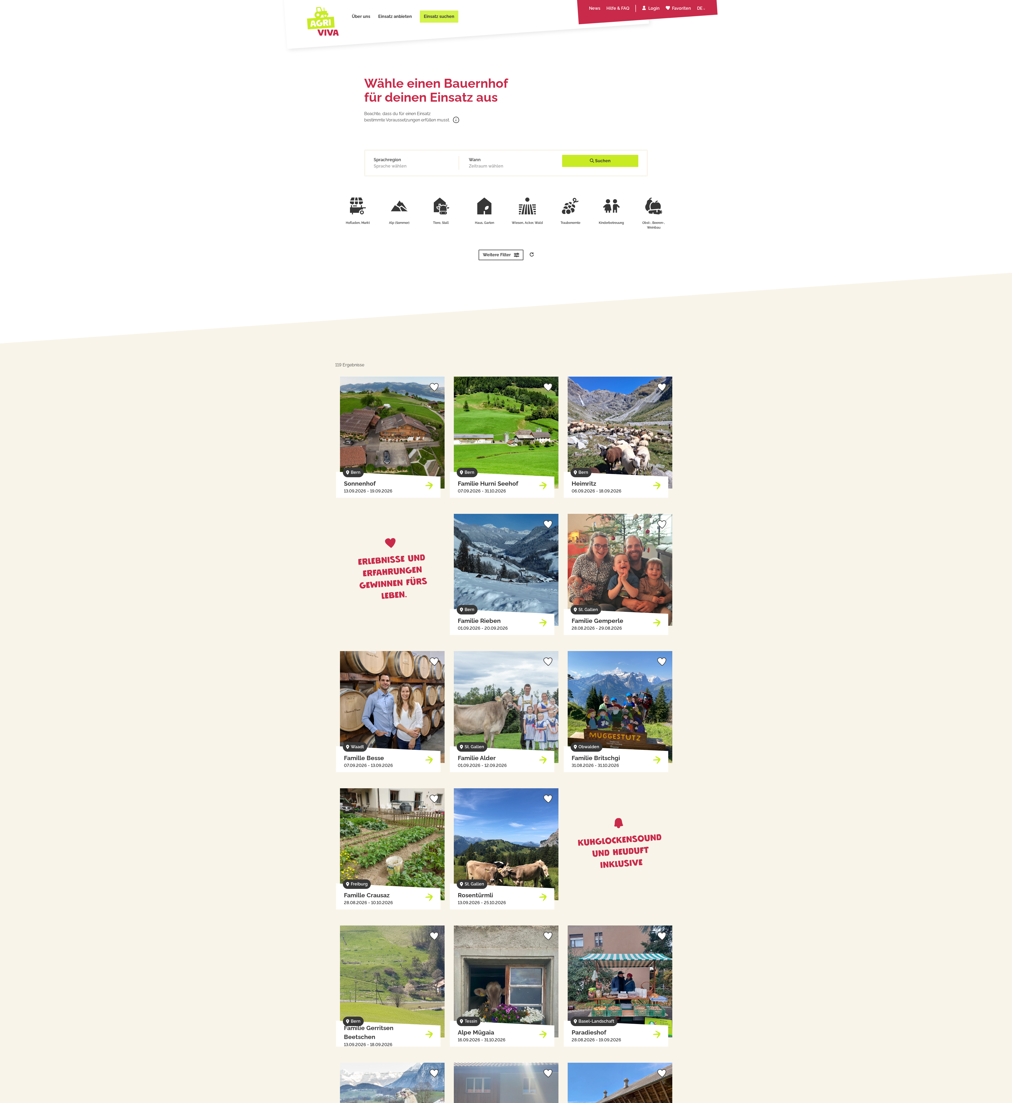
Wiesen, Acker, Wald (527, 223)
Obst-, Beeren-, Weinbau (653, 225)
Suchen (602, 160)
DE (700, 8)
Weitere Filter (497, 254)
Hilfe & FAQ (617, 8)
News (594, 8)
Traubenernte (570, 223)
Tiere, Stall (441, 223)
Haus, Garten (484, 223)
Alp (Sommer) (399, 223)
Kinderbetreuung (611, 223)
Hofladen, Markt (358, 223)
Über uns (361, 16)
